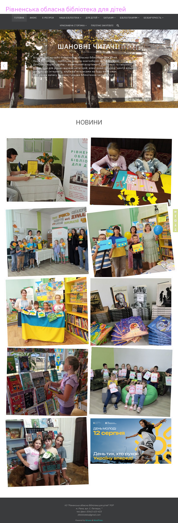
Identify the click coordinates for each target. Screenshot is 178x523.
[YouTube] (175, 211)
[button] (118, 25)
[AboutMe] (175, 225)
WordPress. (98, 520)
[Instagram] (175, 220)
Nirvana (88, 520)
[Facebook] (175, 216)
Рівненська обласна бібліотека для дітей (66, 9)
